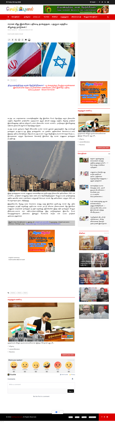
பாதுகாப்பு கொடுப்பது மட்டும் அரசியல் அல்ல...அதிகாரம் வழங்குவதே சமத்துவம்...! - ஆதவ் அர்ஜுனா (99, 177)
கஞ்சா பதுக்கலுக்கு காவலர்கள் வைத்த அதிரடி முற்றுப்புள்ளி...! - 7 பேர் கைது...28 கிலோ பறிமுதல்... (99, 163)
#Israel (13, 293)
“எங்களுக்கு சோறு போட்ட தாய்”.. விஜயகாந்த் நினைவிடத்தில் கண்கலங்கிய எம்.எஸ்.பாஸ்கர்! (91, 315)
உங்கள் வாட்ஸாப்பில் (41, 222)
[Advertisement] (41, 103)
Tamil (93, 2)
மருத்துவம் (64, 17)
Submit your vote (68, 355)
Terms (77, 417)
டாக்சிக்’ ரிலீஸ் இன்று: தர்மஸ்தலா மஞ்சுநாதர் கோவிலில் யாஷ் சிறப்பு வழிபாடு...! (92, 263)
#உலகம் (13, 80)
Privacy (84, 417)
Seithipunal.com (17, 417)
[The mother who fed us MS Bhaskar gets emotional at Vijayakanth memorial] (94, 311)
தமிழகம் (27, 17)
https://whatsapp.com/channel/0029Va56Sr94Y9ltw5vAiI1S (43, 224)
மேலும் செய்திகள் (90, 17)
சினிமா (55, 17)
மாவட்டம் (36, 17)
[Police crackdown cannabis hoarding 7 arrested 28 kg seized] (84, 160)
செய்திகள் (16, 17)
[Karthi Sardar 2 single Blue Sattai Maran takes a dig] (94, 243)
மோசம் (12, 352)
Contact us (92, 417)
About (71, 417)
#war (25, 293)
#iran (19, 293)
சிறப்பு (11, 346)
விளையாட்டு (76, 17)
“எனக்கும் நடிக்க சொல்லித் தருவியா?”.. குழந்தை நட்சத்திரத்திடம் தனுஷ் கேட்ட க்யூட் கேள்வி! (93, 280)
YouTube (46, 17)
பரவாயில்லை (14, 349)
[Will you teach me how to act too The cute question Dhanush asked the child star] (94, 277)
